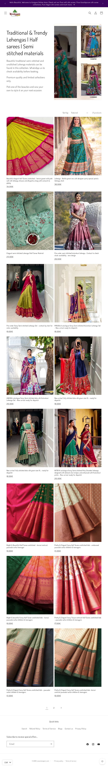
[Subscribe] (51, 744)
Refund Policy (35, 728)
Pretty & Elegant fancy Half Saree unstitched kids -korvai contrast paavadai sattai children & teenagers (75, 691)
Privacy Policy (80, 728)
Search (24, 728)
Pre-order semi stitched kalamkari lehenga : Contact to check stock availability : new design (77, 254)
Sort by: (66, 113)
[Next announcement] (103, 3)
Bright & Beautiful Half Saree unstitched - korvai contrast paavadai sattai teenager (27, 546)
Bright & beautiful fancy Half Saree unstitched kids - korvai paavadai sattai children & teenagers (28, 619)
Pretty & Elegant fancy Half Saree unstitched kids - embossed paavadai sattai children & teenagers (77, 546)
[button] (5, 13)
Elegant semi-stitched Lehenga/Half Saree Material (25, 253)
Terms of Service (49, 728)
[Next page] (61, 708)
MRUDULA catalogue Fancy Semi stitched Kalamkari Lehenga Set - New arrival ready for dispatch (78, 327)
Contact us (69, 728)
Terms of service (71, 761)
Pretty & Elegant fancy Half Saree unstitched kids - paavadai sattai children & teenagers (28, 691)
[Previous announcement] (5, 3)
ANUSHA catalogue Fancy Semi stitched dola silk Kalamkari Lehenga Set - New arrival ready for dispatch (28, 399)
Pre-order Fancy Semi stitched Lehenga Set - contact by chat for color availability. (30, 327)
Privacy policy (58, 761)
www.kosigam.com (43, 761)
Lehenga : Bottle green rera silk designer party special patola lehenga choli (76, 179)
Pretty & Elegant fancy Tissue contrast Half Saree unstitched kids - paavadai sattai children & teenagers (78, 619)
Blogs (60, 728)
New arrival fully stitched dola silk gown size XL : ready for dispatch (76, 399)
